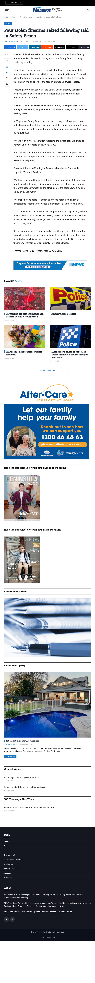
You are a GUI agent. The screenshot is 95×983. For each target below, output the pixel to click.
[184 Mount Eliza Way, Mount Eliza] (47, 705)
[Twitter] (7, 67)
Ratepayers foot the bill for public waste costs (25, 787)
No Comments (38, 41)
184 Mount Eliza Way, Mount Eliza (22, 741)
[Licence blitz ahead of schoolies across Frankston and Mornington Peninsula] (70, 336)
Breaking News (14, 3)
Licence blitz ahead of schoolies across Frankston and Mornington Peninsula (69, 354)
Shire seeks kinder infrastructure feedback (24, 353)
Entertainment (9, 855)
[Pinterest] (7, 78)
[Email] (7, 84)
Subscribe (8, 878)
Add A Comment (47, 370)
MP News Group (12, 41)
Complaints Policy (49, 937)
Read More (10, 756)
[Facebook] (7, 61)
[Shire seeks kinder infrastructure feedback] (24, 336)
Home (6, 841)
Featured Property (11, 744)
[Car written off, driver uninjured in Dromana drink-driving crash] (24, 298)
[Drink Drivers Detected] (70, 298)
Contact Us (8, 864)
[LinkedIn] (7, 72)
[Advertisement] (47, 961)
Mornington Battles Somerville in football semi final (29, 807)
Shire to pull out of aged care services (21, 777)
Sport (6, 850)
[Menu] (7, 9)
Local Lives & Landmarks (14, 859)
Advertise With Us (11, 868)
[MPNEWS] (47, 10)
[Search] (88, 9)
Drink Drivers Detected (63, 313)
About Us (7, 873)
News (8, 24)
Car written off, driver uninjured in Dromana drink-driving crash (25, 315)
